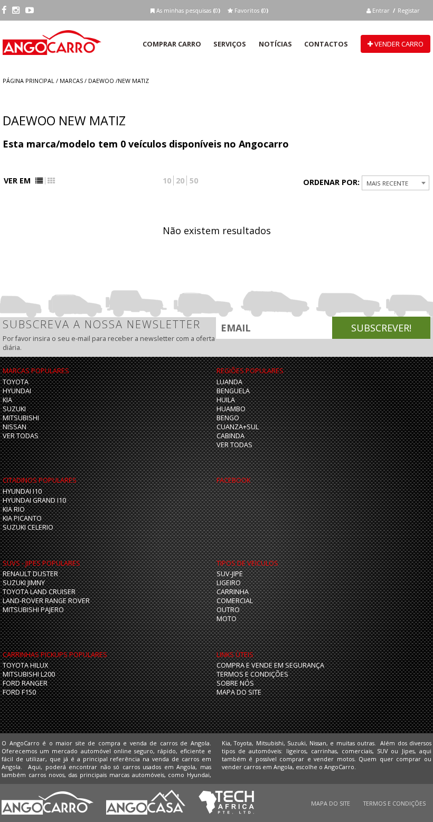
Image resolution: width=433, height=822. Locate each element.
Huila (225, 399)
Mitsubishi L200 (29, 674)
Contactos (326, 44)
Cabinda (230, 435)
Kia (7, 399)
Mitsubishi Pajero (33, 609)
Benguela (233, 390)
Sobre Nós (235, 683)
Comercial (234, 600)
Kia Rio (14, 509)
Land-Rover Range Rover (46, 600)
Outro (228, 609)
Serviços (229, 44)
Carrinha (232, 591)
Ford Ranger (25, 683)
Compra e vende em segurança (270, 665)
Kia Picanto (22, 518)
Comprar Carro (172, 44)
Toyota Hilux (25, 665)
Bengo (227, 417)
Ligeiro (228, 582)
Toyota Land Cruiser (39, 591)
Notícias (275, 44)
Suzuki (14, 408)
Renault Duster (30, 573)
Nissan (14, 426)
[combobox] (395, 183)
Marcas (71, 81)
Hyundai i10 (22, 491)
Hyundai (17, 390)
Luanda (229, 381)
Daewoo (101, 81)
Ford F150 (19, 692)
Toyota (16, 381)
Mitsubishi (21, 417)
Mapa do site (238, 692)
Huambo (231, 408)
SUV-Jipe (229, 573)
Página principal (28, 81)
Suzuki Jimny (24, 582)
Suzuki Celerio (28, 527)
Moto (226, 618)
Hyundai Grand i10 (34, 500)
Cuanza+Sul (237, 426)
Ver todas (21, 435)
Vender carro (398, 44)
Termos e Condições (252, 674)
